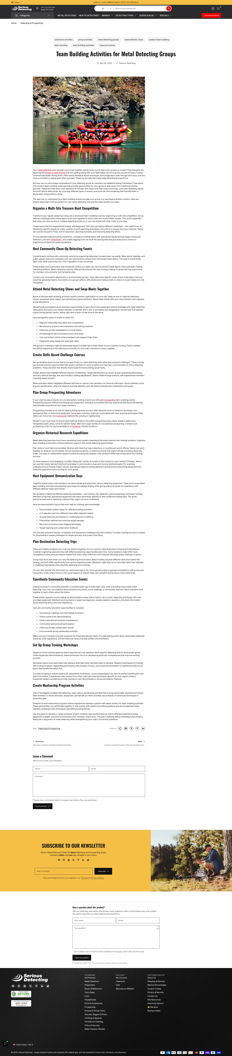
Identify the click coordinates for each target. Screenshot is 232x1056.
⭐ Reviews (152, 1007)
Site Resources (154, 999)
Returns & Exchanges (156, 985)
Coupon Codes (154, 988)
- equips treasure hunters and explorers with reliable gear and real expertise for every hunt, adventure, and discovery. (79, 1052)
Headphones (90, 999)
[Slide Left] (79, 2)
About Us (151, 977)
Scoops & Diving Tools (95, 1010)
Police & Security (92, 1025)
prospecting (109, 400)
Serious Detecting (25, 1052)
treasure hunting (107, 45)
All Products (90, 977)
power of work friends (55, 172)
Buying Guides (153, 1010)
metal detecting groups (108, 39)
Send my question (82, 958)
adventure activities (64, 39)
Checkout (120, 981)
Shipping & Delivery (156, 981)
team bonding (61, 45)
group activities (85, 39)
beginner (76, 426)
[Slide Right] (153, 2)
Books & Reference (93, 988)
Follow (16, 2)
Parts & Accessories (93, 1003)
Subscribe (102, 871)
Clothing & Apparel (93, 1018)
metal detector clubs (134, 39)
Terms (84, 878)
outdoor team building (159, 39)
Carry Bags (90, 992)
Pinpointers (90, 985)
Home (14, 23)
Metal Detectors (92, 981)
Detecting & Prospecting (32, 23)
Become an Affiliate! (125, 988)
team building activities (83, 45)
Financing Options (155, 1003)
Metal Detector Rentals (95, 1029)
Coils (87, 996)
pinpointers (56, 239)
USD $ (24, 1045)
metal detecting (45, 170)
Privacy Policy (97, 878)
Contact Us (152, 996)
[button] (168, 8)
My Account (121, 977)
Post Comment (41, 806)
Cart (118, 985)
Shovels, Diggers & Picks (96, 1014)
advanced (61, 416)
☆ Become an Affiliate (211, 15)
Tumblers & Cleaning (94, 1021)
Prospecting (90, 1007)
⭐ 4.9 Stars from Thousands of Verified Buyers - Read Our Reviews (116, 2)
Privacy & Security (155, 992)
